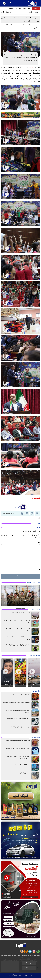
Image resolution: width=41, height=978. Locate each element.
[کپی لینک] (21, 513)
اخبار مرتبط (36, 524)
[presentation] (8, 661)
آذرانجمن (31, 67)
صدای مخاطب (35, 737)
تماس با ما (29, 968)
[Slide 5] (17, 608)
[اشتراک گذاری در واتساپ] (31, 513)
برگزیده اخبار (36, 691)
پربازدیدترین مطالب (33, 582)
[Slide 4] (19, 608)
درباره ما (29, 963)
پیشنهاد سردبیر (35, 610)
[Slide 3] (20, 608)
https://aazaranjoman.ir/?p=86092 (9, 513)
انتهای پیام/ (36, 498)
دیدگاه (37, 542)
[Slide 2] (22, 608)
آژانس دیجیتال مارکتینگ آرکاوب (18, 975)
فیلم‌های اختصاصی (33, 655)
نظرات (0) (26, 21)
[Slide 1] (24, 608)
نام (39, 570)
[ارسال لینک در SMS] (26, 513)
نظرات (38, 527)
